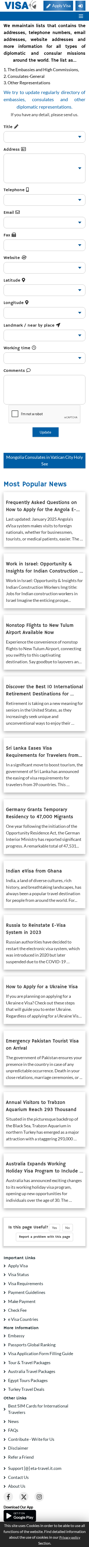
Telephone (15, 190)
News (13, 1421)
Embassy (16, 1335)
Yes (54, 1228)
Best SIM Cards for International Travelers (38, 1409)
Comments (15, 370)
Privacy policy (69, 1537)
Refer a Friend (21, 1457)
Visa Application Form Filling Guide (40, 1353)
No (67, 1228)
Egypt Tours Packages (28, 1380)
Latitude (13, 280)
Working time (18, 348)
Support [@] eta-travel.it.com (34, 1468)
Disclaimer (18, 1448)
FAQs (13, 1430)
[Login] (80, 6)
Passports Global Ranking (32, 1344)
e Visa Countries (23, 1319)
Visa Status (18, 1274)
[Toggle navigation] (81, 16)
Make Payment (22, 1301)
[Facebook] (8, 1497)
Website (12, 257)
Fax (8, 235)
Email (9, 212)
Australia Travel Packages (31, 1371)
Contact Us (18, 1477)
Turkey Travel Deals (26, 1389)
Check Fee (17, 1310)
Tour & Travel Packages (29, 1362)
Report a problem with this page (44, 1237)
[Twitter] (23, 1497)
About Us (16, 1486)
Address (12, 149)
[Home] (21, 5)
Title (9, 127)
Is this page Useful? (28, 1227)
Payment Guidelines (26, 1292)
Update (45, 432)
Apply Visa (18, 1265)
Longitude (14, 302)
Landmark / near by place (30, 325)
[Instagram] (39, 1497)
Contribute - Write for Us (31, 1439)
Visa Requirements (25, 1283)
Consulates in (44, 460)
